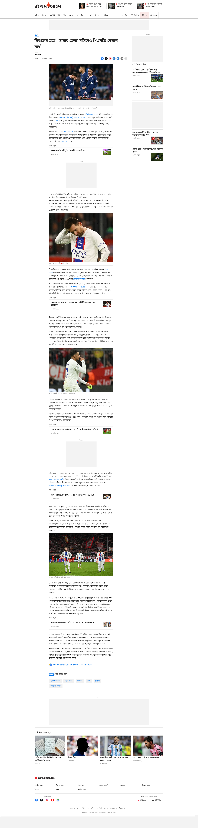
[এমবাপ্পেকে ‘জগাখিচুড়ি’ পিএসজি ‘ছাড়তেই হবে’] (107, 152)
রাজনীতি (52, 15)
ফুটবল (37, 35)
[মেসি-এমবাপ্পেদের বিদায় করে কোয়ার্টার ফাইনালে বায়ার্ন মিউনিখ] (107, 431)
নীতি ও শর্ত (102, 808)
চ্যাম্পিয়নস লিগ (55, 681)
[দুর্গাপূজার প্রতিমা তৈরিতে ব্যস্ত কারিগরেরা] (111, 6)
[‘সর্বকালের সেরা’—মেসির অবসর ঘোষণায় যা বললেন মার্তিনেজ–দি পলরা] (157, 78)
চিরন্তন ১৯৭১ (146, 785)
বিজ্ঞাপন (84, 808)
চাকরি (90, 15)
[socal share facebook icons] (103, 59)
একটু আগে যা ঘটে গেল (77, 117)
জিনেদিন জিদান (83, 287)
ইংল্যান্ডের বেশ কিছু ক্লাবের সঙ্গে (59, 486)
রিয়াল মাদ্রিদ (68, 681)
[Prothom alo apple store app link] (156, 800)
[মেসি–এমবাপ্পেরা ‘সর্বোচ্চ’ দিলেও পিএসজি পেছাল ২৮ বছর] (107, 496)
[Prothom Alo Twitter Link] (42, 800)
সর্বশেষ (37, 15)
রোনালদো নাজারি (79, 279)
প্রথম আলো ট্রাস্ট (103, 785)
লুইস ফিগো (73, 287)
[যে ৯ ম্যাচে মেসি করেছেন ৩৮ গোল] (148, 746)
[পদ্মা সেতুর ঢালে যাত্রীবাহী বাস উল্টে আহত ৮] (140, 6)
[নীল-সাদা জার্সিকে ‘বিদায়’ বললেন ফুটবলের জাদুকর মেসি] (157, 141)
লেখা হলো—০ (66, 141)
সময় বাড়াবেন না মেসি (56, 479)
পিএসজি (58, 120)
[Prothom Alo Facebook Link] (37, 800)
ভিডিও (106, 15)
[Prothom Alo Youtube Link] (53, 800)
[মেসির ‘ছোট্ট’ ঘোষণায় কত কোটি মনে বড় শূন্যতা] (157, 157)
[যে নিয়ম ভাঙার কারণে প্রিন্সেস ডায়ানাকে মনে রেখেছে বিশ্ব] (82, 6)
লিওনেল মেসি (64, 117)
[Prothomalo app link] (141, 800)
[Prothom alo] (48, 6)
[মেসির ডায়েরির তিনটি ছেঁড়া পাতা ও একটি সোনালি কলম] (50, 746)
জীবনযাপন (98, 15)
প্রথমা (57, 789)
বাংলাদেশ (44, 15)
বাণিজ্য (64, 15)
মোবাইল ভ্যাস (82, 789)
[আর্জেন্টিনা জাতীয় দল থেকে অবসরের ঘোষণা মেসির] (115, 746)
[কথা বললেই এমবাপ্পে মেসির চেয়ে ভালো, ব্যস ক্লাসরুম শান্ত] (107, 624)
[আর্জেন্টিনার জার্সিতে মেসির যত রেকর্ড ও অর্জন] (157, 95)
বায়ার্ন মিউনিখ (68, 132)
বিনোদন (83, 15)
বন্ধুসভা (122, 785)
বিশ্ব (59, 15)
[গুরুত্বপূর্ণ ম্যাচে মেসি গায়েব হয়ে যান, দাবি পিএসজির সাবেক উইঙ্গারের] (107, 304)
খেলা (77, 15)
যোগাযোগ (112, 808)
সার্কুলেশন (93, 808)
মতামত (71, 15)
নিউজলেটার (121, 808)
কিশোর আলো (60, 785)
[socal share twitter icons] (106, 59)
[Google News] (58, 800)
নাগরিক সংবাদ (39, 785)
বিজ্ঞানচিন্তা (81, 785)
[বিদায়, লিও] (82, 746)
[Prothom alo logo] (45, 778)
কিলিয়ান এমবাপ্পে (92, 114)
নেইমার (97, 681)
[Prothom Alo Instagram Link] (48, 800)
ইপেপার (37, 789)
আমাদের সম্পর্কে (74, 808)
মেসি (88, 681)
